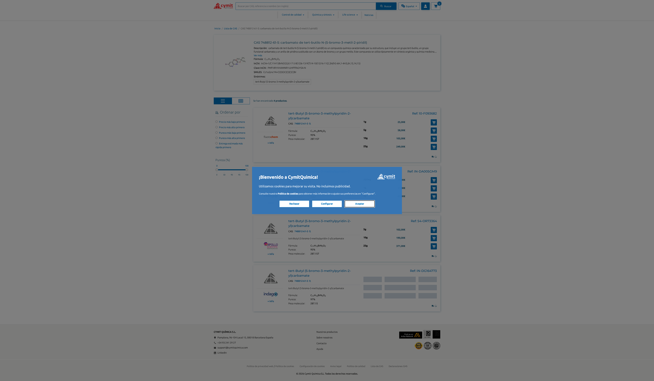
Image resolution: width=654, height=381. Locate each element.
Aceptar (359, 203)
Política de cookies (288, 193)
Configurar (327, 203)
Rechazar (294, 203)
